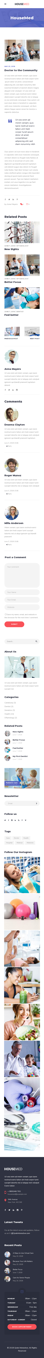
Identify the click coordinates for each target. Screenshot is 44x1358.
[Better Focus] (22, 265)
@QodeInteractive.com (20, 1233)
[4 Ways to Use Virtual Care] (8, 1254)
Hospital (9, 843)
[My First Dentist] (7, 758)
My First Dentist (20, 756)
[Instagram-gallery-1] (22, 875)
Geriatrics (8, 710)
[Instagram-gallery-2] (22, 912)
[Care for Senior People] (8, 1279)
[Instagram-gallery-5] (22, 1022)
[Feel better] (22, 298)
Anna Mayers (12, 204)
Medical (20, 843)
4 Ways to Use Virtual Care (23, 1253)
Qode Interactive (21, 1348)
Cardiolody (8, 703)
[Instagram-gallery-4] (22, 985)
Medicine (30, 843)
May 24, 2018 (18, 1281)
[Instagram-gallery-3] (22, 948)
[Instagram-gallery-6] (22, 1059)
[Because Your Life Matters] (8, 1263)
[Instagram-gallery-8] (22, 1132)
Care (8, 838)
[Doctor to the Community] (22, 357)
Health (7, 714)
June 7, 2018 (9, 246)
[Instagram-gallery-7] (22, 1096)
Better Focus (12, 282)
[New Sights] (22, 232)
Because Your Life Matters (23, 1261)
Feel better (11, 315)
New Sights (11, 249)
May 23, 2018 (9, 66)
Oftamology (22, 246)
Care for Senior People (21, 1278)
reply (9, 446)
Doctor (16, 838)
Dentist (20, 311)
